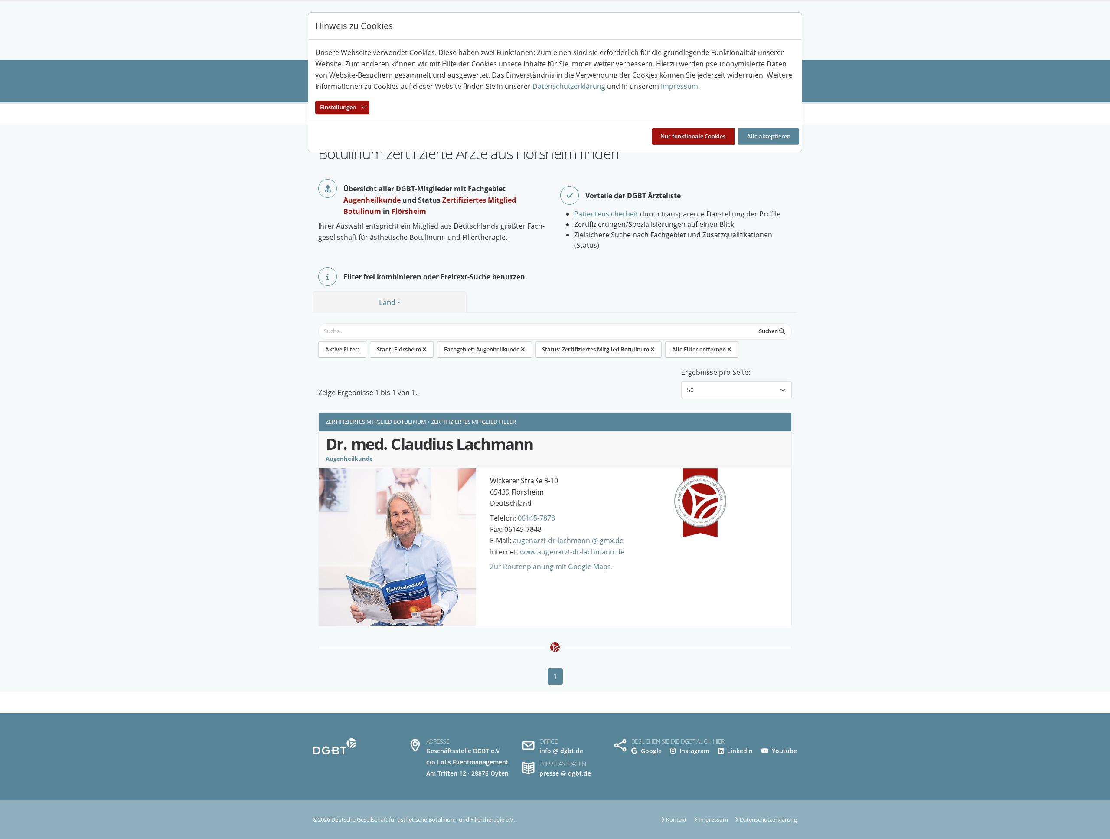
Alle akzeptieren (768, 136)
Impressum (679, 86)
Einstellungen (338, 107)
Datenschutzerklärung (568, 86)
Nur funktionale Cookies (692, 136)
